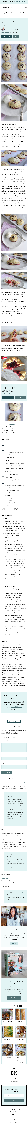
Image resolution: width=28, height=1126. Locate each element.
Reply (25, 782)
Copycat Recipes (14, 1081)
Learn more (14, 943)
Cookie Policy (14, 1114)
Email (3, 763)
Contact (14, 1119)
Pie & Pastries (18, 717)
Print (8, 397)
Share (16, 36)
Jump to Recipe (7, 36)
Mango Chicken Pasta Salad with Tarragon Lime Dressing (21, 1060)
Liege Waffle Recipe (7, 1021)
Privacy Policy (14, 1112)
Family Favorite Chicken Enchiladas (7, 1040)
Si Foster (12, 424)
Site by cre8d (14, 1122)
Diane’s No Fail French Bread (20, 1022)
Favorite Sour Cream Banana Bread (20, 1040)
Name (3, 755)
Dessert (14, 12)
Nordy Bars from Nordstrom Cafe (7, 1058)
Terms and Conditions (14, 1117)
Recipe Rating (5, 738)
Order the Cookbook (14, 997)
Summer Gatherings (14, 721)
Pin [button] (20, 397)
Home (2, 12)
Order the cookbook (20, 2)
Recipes (8, 12)
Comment (4, 741)
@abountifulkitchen (16, 707)
